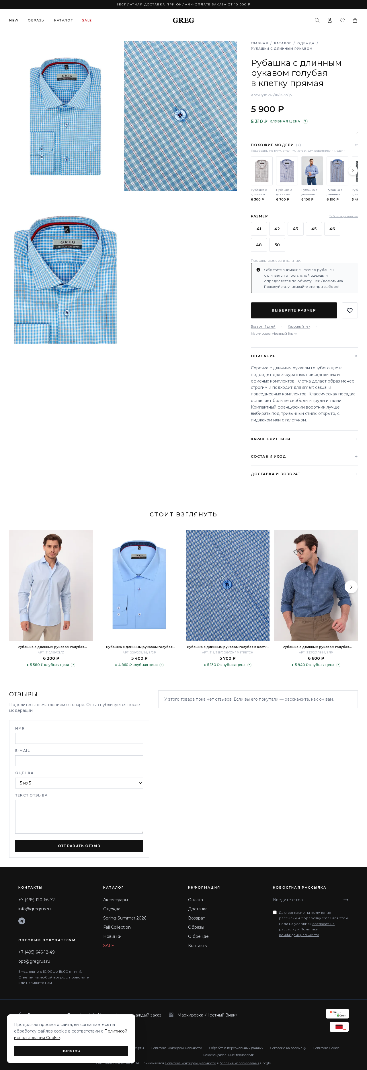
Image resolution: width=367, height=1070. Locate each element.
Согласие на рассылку (288, 1048)
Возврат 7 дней (263, 326)
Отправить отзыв (79, 846)
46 (332, 228)
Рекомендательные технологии (228, 1055)
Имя (20, 728)
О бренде (198, 936)
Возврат (196, 918)
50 (277, 244)
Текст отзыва (31, 795)
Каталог (63, 20)
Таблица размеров (343, 216)
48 (259, 244)
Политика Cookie (326, 1048)
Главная (259, 43)
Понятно (71, 1051)
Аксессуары (115, 899)
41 (259, 228)
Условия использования (239, 1063)
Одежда (306, 43)
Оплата (195, 899)
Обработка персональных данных (236, 1048)
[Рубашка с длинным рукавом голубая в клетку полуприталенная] (228, 585)
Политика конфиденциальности (176, 1048)
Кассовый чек (299, 326)
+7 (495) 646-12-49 (36, 952)
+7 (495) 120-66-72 (36, 899)
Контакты (198, 945)
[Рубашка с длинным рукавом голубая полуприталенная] (51, 585)
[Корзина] (355, 20)
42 (277, 228)
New (14, 20)
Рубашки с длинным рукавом (282, 49)
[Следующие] (353, 170)
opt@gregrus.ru (34, 961)
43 (295, 228)
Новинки (112, 936)
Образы (36, 20)
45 (314, 228)
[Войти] (330, 20)
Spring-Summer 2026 (124, 918)
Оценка (24, 773)
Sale (87, 20)
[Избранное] (342, 20)
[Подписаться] (346, 900)
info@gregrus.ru (34, 909)
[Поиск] (317, 20)
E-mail (22, 750)
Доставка (198, 909)
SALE (108, 945)
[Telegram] (21, 921)
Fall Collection (117, 927)
